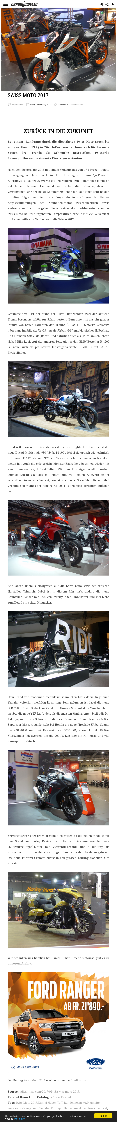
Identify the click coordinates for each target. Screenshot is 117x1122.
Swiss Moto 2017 (34, 1080)
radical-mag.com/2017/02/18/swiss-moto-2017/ (49, 1091)
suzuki (78, 1108)
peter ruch (18, 104)
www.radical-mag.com (22, 1108)
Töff (60, 1102)
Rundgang (71, 1102)
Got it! (103, 1116)
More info (19, 1118)
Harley (68, 1108)
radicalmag (80, 1080)
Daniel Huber (47, 1102)
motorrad (90, 1108)
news (82, 1102)
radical (102, 1108)
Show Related (62, 1097)
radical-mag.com (76, 104)
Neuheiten (94, 1102)
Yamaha (44, 1108)
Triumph (56, 1108)
